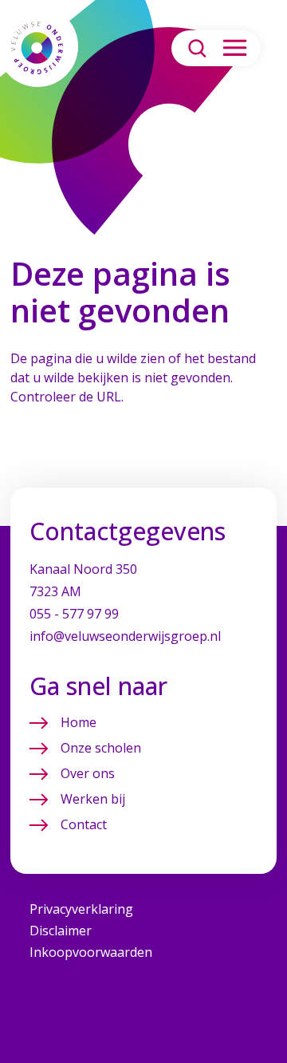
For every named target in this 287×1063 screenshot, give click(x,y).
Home (78, 722)
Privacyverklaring (81, 909)
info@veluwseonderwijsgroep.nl (125, 636)
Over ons (88, 773)
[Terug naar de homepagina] (36, 48)
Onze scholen (101, 748)
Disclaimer (60, 930)
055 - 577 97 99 (74, 613)
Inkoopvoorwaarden (90, 952)
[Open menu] (234, 48)
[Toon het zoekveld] (197, 48)
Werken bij (93, 799)
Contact (84, 824)
